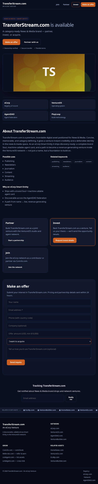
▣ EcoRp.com (27, 410)
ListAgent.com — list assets (13, 457)
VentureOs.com (57, 453)
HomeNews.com (57, 450)
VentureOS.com (57, 432)
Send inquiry (16, 362)
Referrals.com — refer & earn (14, 453)
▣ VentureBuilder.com (45, 410)
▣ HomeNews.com (66, 410)
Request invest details (65, 240)
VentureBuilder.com (58, 439)
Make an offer (88, 4)
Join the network (15, 267)
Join (57, 4)
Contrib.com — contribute (13, 450)
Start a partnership (16, 240)
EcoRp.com (55, 457)
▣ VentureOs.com (84, 410)
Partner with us (31, 42)
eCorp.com (55, 428)
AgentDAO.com (57, 436)
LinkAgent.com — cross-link (14, 461)
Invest (75, 4)
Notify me (71, 398)
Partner (66, 4)
